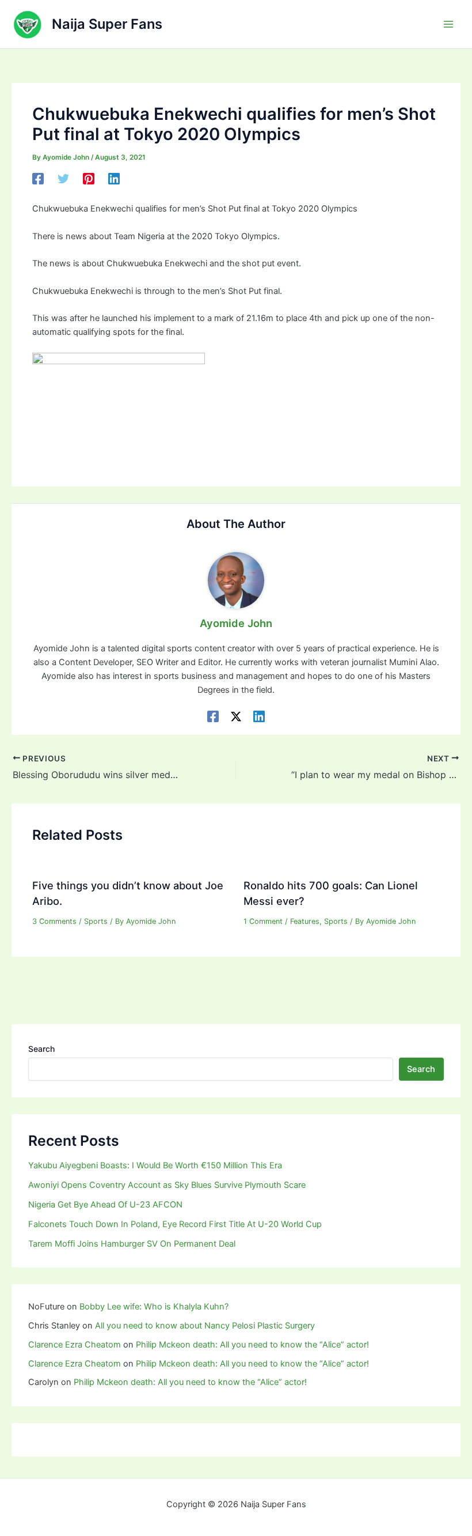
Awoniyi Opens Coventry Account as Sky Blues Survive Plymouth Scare (167, 1185)
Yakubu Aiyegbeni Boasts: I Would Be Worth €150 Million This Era (155, 1165)
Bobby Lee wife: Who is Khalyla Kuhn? (154, 1306)
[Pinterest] (88, 178)
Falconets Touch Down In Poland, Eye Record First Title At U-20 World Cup (175, 1224)
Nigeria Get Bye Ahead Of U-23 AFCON (105, 1204)
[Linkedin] (114, 178)
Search (41, 1049)
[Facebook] (38, 178)
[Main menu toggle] (448, 24)
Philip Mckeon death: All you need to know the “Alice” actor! (252, 1344)
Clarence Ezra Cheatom (74, 1344)
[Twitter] (63, 178)
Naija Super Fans (107, 24)
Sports (96, 921)
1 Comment (263, 921)
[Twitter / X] (236, 716)
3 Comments (54, 921)
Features (304, 921)
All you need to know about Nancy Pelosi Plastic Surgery (205, 1325)
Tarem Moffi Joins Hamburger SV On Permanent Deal (131, 1244)
